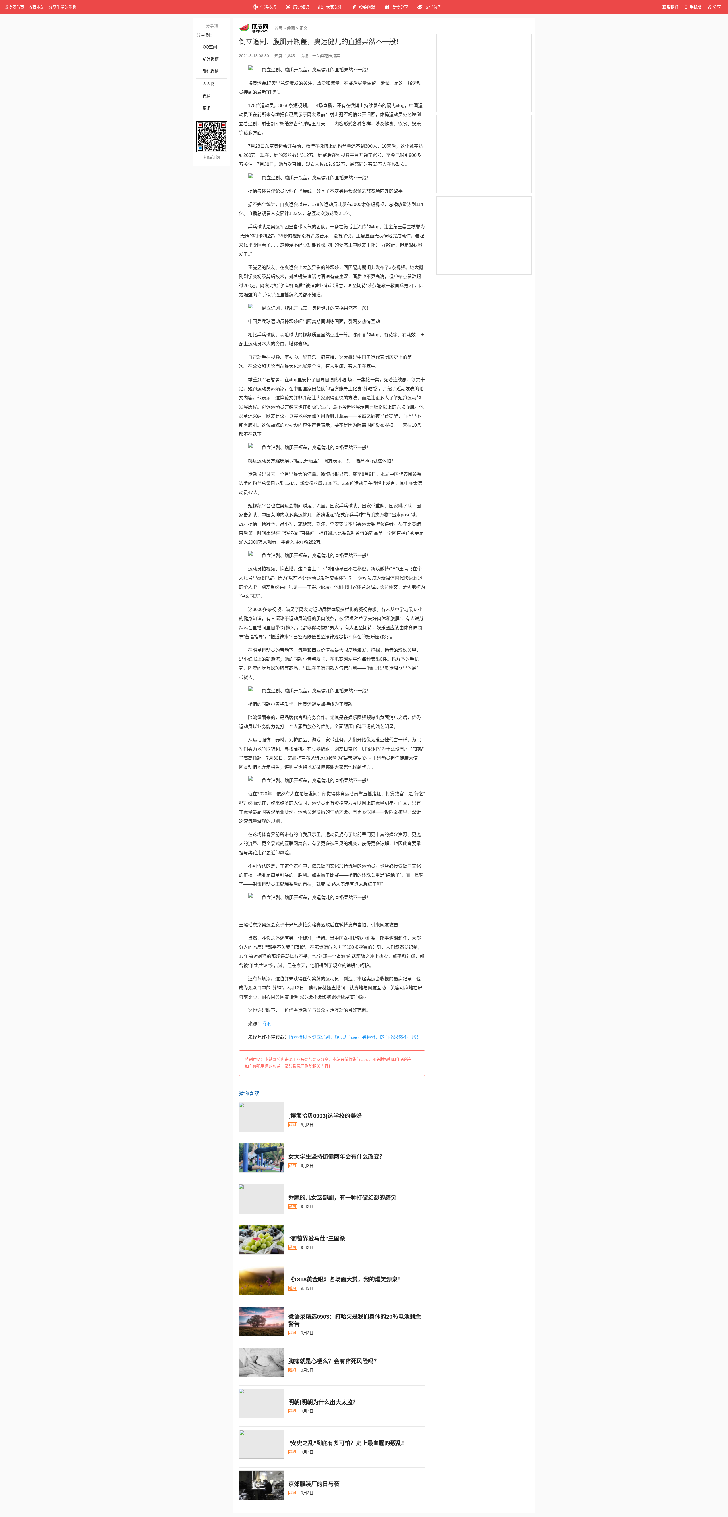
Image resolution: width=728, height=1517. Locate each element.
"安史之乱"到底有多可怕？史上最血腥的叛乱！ (347, 1443)
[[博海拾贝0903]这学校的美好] (261, 1117)
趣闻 (291, 28)
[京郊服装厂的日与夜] (261, 1485)
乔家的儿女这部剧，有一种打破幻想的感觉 (342, 1198)
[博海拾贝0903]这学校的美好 (325, 1116)
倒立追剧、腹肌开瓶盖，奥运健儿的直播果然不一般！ (366, 1037)
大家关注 (334, 7)
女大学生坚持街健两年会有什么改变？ (336, 1157)
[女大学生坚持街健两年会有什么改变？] (261, 1158)
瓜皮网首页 (14, 7)
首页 (278, 28)
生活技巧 (268, 7)
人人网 (209, 83)
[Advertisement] (484, 73)
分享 (717, 7)
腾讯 (266, 1023)
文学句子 (433, 7)
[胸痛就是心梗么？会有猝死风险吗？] (261, 1362)
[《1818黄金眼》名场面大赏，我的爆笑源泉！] (261, 1280)
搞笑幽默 (367, 7)
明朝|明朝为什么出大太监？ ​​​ (324, 1402)
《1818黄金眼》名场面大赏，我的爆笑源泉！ (345, 1279)
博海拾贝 (298, 1037)
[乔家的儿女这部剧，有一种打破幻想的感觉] (261, 1199)
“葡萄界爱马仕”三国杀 (316, 1238)
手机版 (696, 7)
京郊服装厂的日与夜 (314, 1484)
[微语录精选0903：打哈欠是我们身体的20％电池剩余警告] (261, 1321)
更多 (207, 108)
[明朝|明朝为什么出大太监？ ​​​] (261, 1403)
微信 (207, 95)
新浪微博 (211, 59)
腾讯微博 (211, 71)
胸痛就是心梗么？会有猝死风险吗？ (333, 1361)
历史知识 (301, 7)
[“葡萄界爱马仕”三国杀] (261, 1240)
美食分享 (400, 7)
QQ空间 (210, 47)
